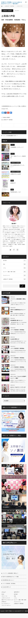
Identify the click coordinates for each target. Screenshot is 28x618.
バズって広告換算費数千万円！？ (10, 135)
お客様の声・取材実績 (7, 10)
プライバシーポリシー (6, 605)
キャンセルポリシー (6, 603)
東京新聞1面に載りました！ (16, 320)
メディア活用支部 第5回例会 (17, 357)
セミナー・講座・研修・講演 (14, 271)
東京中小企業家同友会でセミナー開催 (18, 310)
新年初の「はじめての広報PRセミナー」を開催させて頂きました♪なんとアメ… (18, 381)
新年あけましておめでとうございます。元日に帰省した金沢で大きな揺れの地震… (18, 391)
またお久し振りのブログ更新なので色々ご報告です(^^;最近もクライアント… (18, 303)
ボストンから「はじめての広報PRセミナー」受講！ (18, 377)
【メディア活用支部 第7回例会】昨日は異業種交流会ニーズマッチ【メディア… (18, 332)
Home (3, 594)
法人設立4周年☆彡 (14, 339)
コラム (12, 144)
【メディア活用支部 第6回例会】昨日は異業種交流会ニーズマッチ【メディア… (18, 351)
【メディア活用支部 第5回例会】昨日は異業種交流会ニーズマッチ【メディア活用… (18, 361)
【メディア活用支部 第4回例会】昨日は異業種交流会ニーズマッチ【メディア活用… (18, 371)
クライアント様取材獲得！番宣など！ (18, 299)
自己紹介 (14, 260)
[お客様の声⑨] (8, 125)
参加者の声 (13, 183)
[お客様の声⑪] (20, 125)
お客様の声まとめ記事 (15, 174)
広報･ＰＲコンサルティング (7, 599)
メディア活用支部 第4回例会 (17, 367)
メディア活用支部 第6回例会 (17, 348)
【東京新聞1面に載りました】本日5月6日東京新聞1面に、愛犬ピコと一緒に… (18, 323)
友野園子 (8, 117)
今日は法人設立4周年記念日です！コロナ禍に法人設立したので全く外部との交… (18, 342)
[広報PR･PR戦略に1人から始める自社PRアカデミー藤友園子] (11, 2)
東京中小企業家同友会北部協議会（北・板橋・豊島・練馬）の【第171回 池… (18, 314)
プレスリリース (14, 275)
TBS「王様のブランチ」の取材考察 (18, 157)
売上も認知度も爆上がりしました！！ (17, 166)
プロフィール (4, 596)
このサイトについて (6, 597)
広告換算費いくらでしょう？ (17, 147)
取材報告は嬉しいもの (15, 192)
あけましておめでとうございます (18, 387)
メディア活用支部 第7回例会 (17, 329)
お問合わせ (4, 601)
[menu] (26, 2)
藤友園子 (14, 223)
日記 (12, 180)
